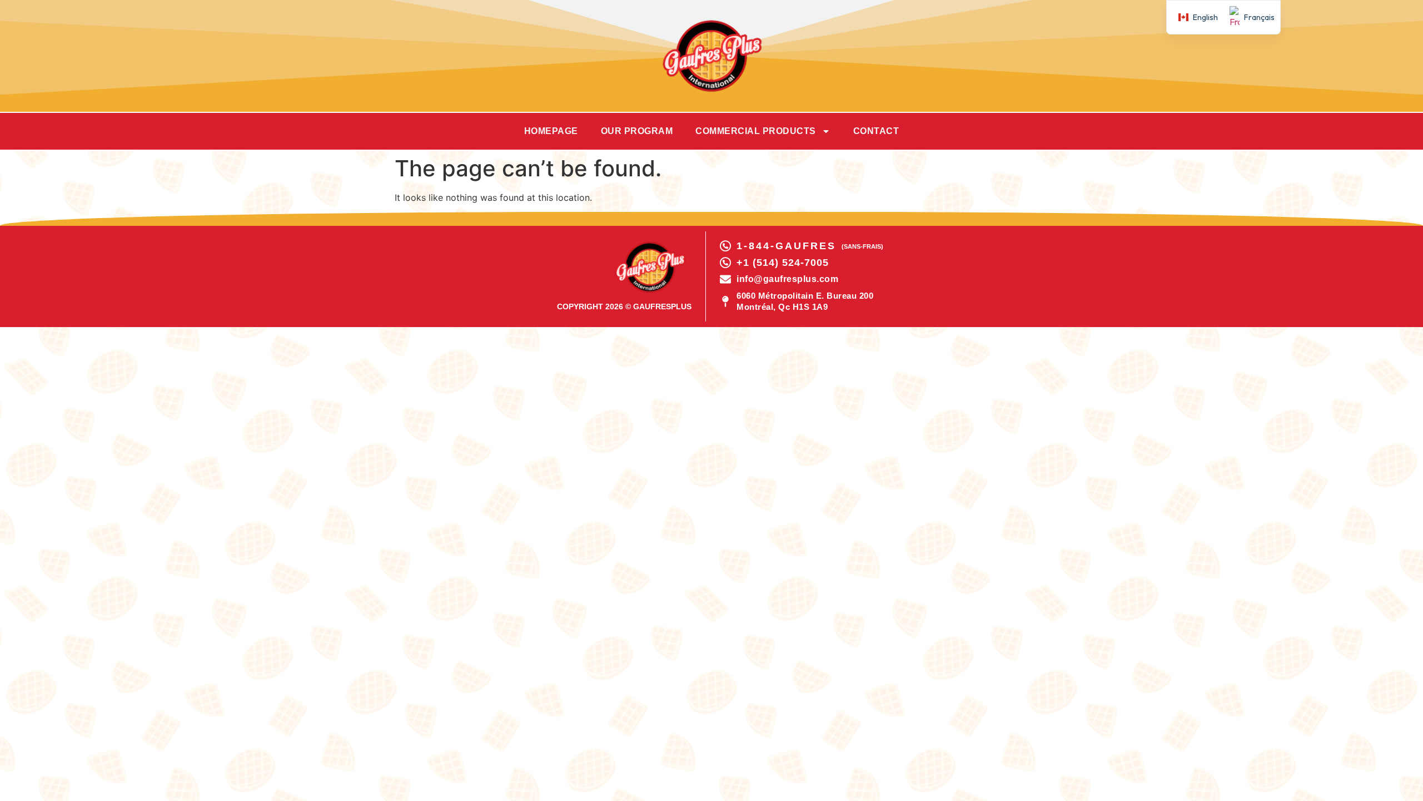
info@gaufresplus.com (787, 279)
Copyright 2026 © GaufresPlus (624, 306)
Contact (876, 131)
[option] (1249, 17)
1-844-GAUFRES (786, 245)
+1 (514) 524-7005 (783, 262)
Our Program (637, 131)
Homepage (551, 131)
